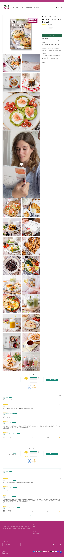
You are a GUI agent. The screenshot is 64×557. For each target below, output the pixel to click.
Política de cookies (36, 538)
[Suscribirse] (19, 544)
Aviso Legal (34, 531)
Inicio (34, 528)
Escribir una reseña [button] (52, 379)
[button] (57, 7)
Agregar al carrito (52, 35)
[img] (5, 395)
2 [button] (30, 441)
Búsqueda (34, 529)
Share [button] (44, 62)
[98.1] (34, 387)
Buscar (34, 526)
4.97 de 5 (14, 379)
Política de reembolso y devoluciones (39, 535)
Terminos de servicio (36, 536)
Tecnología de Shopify (59, 554)
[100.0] (30, 387)
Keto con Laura (54, 554)
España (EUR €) (5, 553)
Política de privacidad (36, 533)
